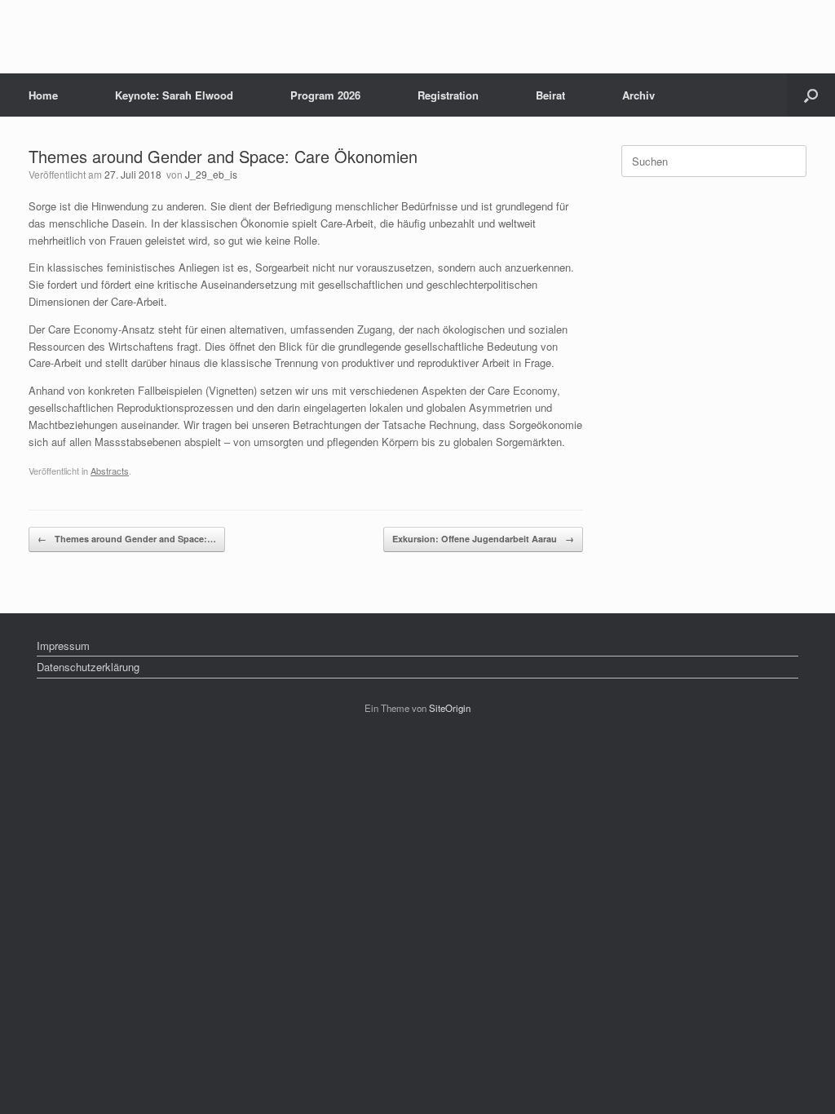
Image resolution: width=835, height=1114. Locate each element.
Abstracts (110, 470)
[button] (811, 95)
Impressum (63, 645)
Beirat (550, 95)
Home (43, 95)
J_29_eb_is (211, 174)
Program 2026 (325, 95)
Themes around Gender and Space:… (127, 539)
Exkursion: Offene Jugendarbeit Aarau (483, 539)
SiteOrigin (450, 707)
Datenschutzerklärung (88, 666)
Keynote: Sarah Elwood (174, 95)
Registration (448, 95)
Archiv (638, 95)
